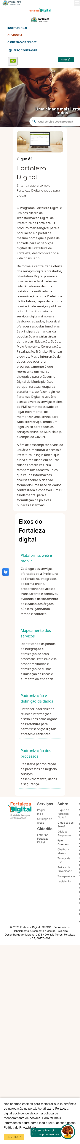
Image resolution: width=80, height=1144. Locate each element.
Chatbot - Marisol (63, 851)
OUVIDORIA (14, 35)
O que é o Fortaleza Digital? (63, 813)
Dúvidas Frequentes (64, 833)
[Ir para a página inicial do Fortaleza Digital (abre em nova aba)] (20, 811)
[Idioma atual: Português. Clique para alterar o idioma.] (12, 61)
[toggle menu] (77, 3)
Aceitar (14, 1137)
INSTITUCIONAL (17, 28)
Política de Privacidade (20, 1127)
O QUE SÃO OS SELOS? (22, 42)
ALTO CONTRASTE (25, 50)
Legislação (64, 881)
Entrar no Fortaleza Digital (42, 838)
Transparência (66, 876)
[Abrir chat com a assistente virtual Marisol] (67, 1132)
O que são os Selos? (65, 824)
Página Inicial (41, 811)
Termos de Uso (63, 860)
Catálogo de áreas (44, 820)
